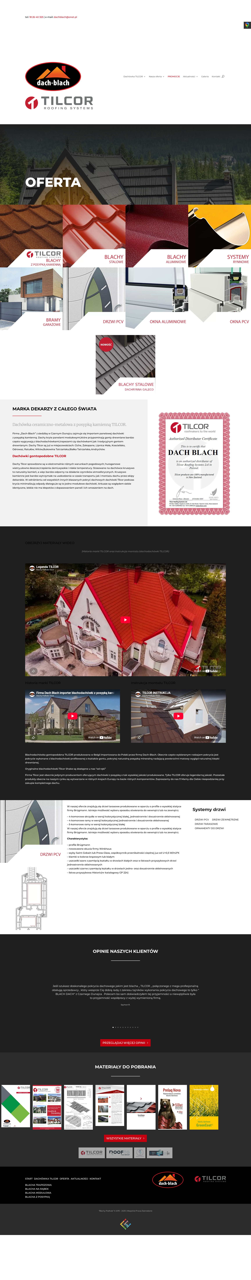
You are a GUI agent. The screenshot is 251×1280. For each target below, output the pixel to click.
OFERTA (64, 1178)
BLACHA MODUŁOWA (38, 1192)
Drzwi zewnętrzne (225, 820)
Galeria (205, 76)
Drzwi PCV (202, 820)
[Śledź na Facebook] (182, 17)
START (29, 1178)
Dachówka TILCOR (133, 76)
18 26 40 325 (36, 17)
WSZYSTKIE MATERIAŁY (123, 1138)
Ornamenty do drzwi (209, 828)
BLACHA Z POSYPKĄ (37, 1197)
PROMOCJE (174, 76)
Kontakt (216, 76)
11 (137, 1027)
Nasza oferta (155, 76)
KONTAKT (95, 1178)
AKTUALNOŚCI (79, 1178)
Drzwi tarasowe (206, 824)
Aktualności (189, 76)
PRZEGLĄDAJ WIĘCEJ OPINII (124, 1043)
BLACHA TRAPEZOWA (38, 1185)
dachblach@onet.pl (65, 17)
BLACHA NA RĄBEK (37, 1189)
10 (135, 1027)
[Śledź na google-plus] (188, 17)
